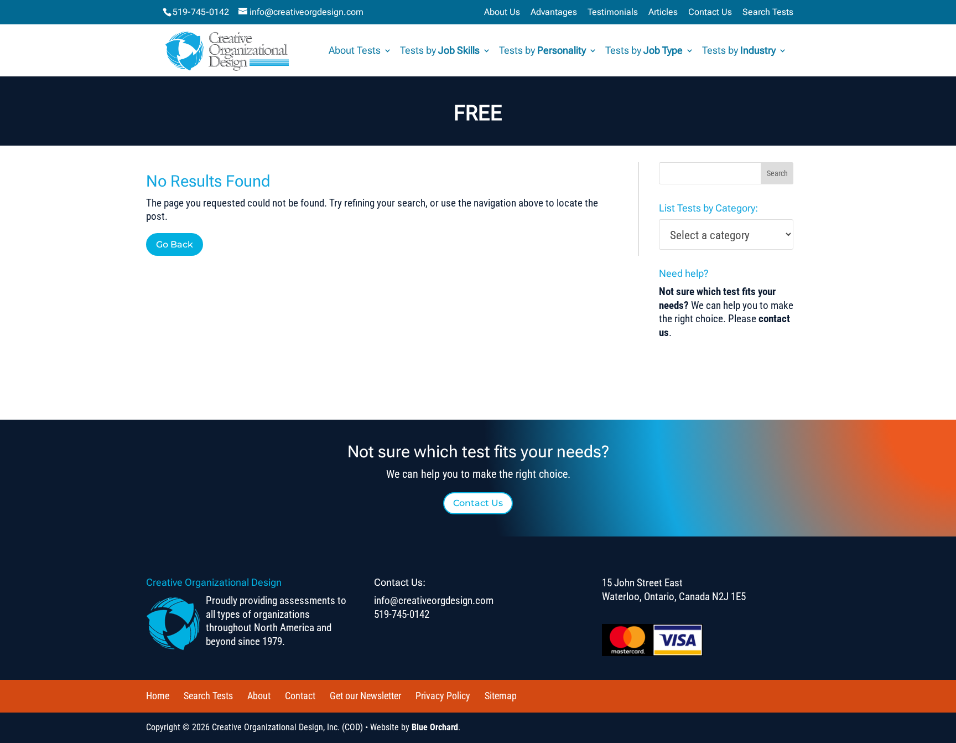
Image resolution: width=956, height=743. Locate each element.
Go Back (174, 244)
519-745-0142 (201, 12)
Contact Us (710, 12)
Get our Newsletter (365, 695)
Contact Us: (399, 582)
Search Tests (767, 12)
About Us (502, 12)
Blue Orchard (435, 727)
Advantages (554, 12)
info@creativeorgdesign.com (433, 600)
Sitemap (501, 695)
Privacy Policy (442, 695)
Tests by (440, 51)
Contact (300, 695)
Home (157, 695)
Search (777, 173)
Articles (663, 12)
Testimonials (613, 12)
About (259, 695)
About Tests (355, 51)
